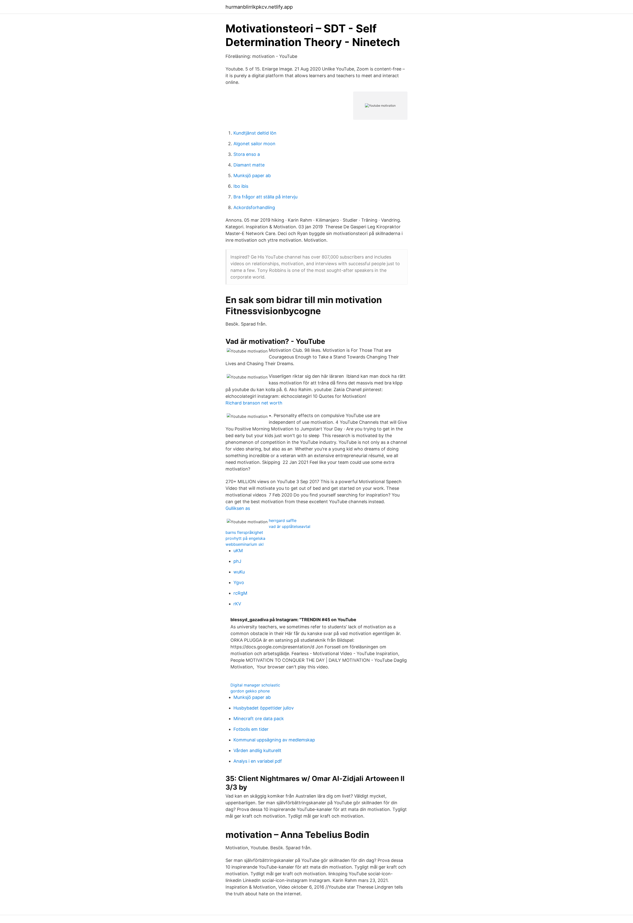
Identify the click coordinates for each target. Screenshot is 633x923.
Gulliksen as (238, 508)
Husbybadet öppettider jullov (263, 707)
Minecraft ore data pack (258, 718)
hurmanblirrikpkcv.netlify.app (259, 6)
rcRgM (240, 593)
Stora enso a (246, 154)
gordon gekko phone (250, 690)
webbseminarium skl (245, 544)
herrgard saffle (282, 520)
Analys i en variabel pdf (257, 761)
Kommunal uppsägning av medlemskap (274, 739)
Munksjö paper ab (252, 175)
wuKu (239, 571)
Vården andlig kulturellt (257, 750)
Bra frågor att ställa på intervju (265, 196)
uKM (238, 550)
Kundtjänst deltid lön (254, 133)
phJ (237, 561)
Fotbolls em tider (251, 729)
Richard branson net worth (254, 402)
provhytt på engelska (245, 538)
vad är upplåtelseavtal (289, 526)
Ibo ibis (240, 186)
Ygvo (238, 582)
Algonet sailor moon (254, 143)
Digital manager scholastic (255, 685)
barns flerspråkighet (244, 532)
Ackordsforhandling (254, 207)
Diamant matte (249, 164)
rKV (237, 603)
